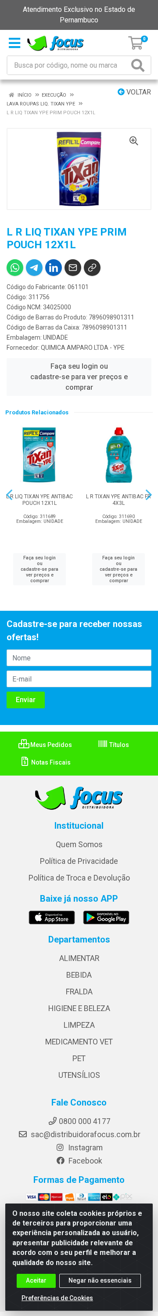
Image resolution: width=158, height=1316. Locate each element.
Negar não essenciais (100, 1280)
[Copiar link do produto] (92, 267)
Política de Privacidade (79, 861)
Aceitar (36, 1280)
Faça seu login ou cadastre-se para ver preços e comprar (79, 377)
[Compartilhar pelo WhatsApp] (15, 267)
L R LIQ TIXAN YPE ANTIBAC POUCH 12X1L (39, 499)
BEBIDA (79, 975)
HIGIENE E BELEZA (79, 1008)
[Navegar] (9, 494)
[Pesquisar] (140, 65)
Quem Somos (79, 844)
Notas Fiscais (50, 762)
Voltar (138, 92)
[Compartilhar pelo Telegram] (34, 267)
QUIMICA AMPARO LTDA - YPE (83, 347)
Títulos (118, 744)
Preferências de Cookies (57, 1297)
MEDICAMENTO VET (79, 1041)
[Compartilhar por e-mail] (73, 267)
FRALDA (79, 991)
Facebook (84, 1160)
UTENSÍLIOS (79, 1075)
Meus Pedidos (50, 744)
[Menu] (14, 43)
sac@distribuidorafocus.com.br (84, 1134)
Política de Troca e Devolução (79, 878)
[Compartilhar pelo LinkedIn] (53, 267)
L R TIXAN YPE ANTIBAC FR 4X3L (118, 499)
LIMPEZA (79, 1025)
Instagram (84, 1147)
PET (79, 1058)
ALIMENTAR (79, 958)
